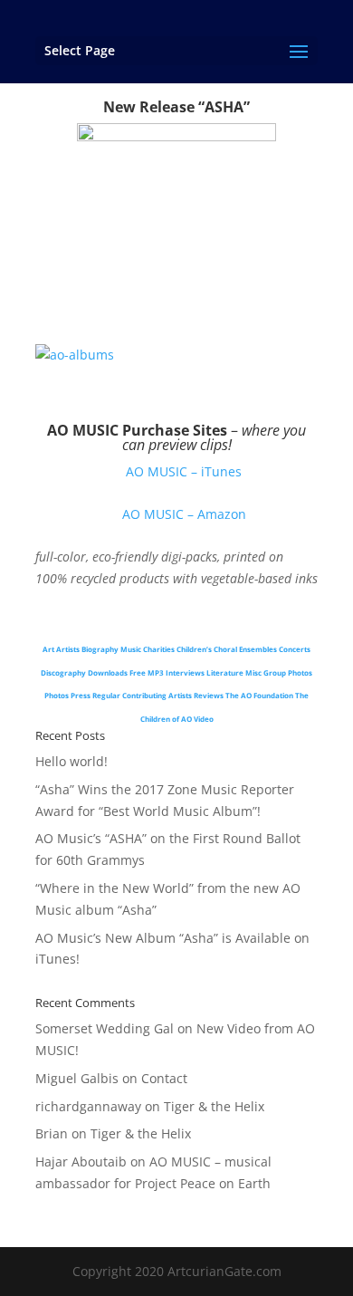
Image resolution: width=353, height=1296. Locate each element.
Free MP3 (146, 672)
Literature (224, 672)
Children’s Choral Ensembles (226, 649)
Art (48, 649)
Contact (164, 1078)
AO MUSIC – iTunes (184, 471)
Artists (68, 649)
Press (81, 695)
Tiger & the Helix (214, 1106)
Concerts (294, 649)
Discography (63, 672)
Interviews (185, 672)
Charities (159, 649)
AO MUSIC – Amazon (184, 514)
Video (204, 719)
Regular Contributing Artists (142, 695)
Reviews (209, 695)
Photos (56, 695)
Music (130, 649)
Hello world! (71, 761)
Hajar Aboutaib (81, 1161)
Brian (51, 1133)
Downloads (108, 672)
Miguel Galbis (77, 1078)
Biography (100, 649)
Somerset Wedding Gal (104, 1028)
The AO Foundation (259, 695)
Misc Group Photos (278, 672)
